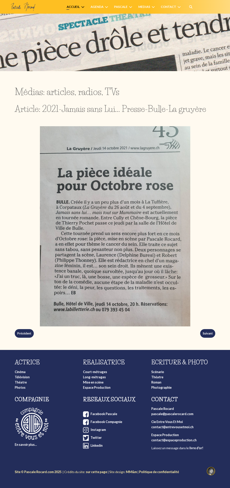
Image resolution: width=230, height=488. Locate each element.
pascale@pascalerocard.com (172, 414)
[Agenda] (107, 7)
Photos (20, 387)
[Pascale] (131, 7)
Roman (156, 382)
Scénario (157, 372)
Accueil (73, 7)
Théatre (21, 382)
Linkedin (97, 445)
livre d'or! (196, 448)
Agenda (97, 7)
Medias (144, 7)
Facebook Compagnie (106, 422)
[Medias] (154, 7)
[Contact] (180, 7)
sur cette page (96, 472)
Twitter (96, 438)
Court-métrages (95, 372)
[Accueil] (83, 7)
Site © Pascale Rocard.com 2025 (38, 472)
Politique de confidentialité (159, 472)
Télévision (22, 377)
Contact (168, 7)
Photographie (161, 387)
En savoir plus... (26, 445)
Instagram (98, 430)
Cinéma (20, 372)
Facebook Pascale (104, 414)
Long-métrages (94, 377)
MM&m (131, 472)
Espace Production (97, 387)
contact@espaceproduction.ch (174, 440)
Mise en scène (93, 382)
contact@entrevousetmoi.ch (172, 427)
